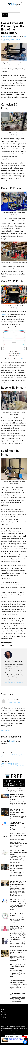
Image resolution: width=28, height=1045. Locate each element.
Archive (3, 1017)
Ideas (25, 36)
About (3, 1009)
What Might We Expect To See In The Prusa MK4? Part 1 (18, 966)
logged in (12, 741)
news (2, 38)
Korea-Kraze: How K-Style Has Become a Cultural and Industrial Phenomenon (18, 882)
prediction (3, 41)
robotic (9, 41)
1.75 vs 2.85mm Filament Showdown (17, 994)
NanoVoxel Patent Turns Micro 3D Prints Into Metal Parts (18, 835)
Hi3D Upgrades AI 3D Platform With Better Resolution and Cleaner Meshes (17, 811)
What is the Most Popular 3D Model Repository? (17, 900)
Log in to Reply (6, 730)
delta (20, 39)
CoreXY (4, 314)
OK (24, 1037)
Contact (3, 1012)
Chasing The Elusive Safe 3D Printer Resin (17, 938)
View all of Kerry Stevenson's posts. (13, 682)
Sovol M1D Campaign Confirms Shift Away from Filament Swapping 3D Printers (18, 867)
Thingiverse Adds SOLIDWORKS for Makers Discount (18, 824)
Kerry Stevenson (7, 36)
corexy (16, 39)
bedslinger (6, 39)
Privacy (3, 1014)
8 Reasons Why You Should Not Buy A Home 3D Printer (18, 952)
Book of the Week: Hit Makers (17, 914)
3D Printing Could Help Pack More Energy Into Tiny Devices (18, 852)
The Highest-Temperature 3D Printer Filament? (17, 981)
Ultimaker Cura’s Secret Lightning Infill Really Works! (17, 928)
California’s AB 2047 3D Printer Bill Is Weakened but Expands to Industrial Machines (17, 797)
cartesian (12, 39)
